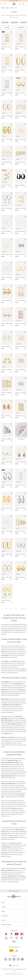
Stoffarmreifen (4, 852)
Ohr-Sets (15, 881)
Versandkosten (19, 969)
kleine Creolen (7, 630)
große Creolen (19, 630)
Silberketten (4, 833)
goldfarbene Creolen (17, 808)
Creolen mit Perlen (10, 737)
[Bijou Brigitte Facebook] (9, 959)
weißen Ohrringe (8, 733)
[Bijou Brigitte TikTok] (5, 959)
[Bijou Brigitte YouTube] (22, 959)
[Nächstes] (25, 608)
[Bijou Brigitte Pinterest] (18, 959)
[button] (19, 3)
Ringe (22, 812)
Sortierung (21, 27)
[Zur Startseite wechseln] (14, 3)
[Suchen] (5, 3)
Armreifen (8, 770)
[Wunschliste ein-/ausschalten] (11, 32)
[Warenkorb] (26, 3)
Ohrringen (12, 814)
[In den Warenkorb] (11, 48)
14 (22, 608)
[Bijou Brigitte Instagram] (14, 959)
